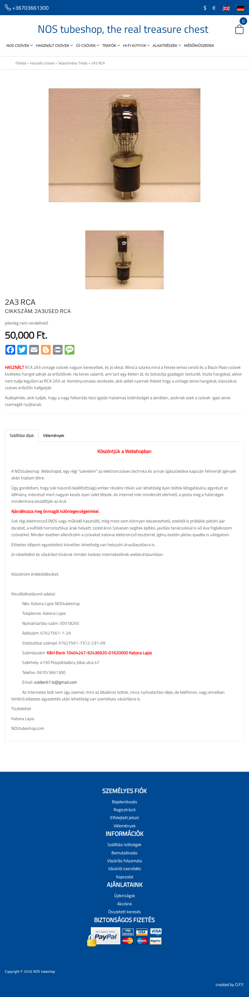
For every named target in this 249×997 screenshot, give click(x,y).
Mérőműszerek (199, 45)
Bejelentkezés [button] (124, 801)
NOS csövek (18, 45)
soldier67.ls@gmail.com (55, 682)
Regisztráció (124, 809)
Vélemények (53, 435)
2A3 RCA (98, 63)
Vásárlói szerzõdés (124, 868)
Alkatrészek (165, 45)
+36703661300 (30, 7)
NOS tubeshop (44, 971)
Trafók (109, 45)
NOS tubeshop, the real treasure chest (123, 29)
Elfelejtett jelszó (124, 817)
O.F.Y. (239, 984)
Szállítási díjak (22, 435)
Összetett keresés (124, 911)
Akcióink (124, 903)
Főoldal (20, 63)
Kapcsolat (124, 876)
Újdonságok (124, 895)
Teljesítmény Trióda (72, 63)
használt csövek (53, 45)
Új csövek (86, 45)
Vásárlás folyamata (124, 860)
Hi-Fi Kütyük (135, 45)
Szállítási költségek (124, 844)
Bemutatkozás (124, 852)
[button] (234, 30)
